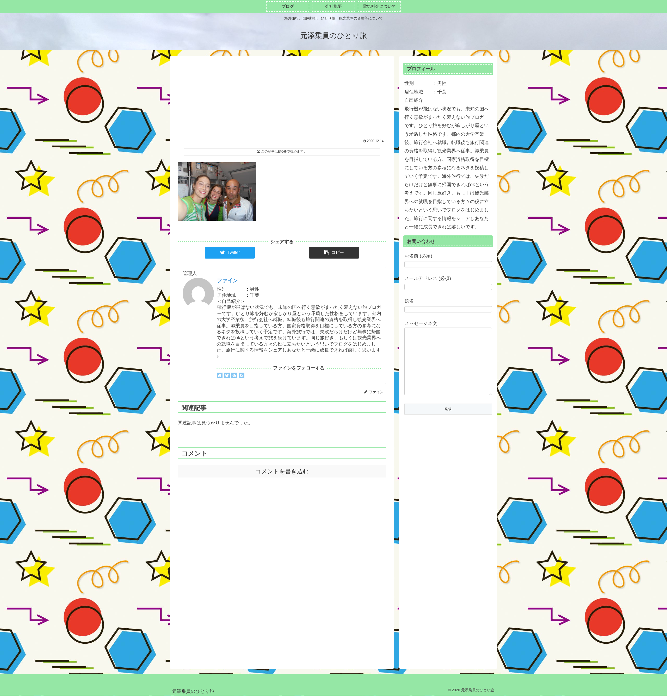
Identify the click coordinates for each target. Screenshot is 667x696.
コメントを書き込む (282, 471)
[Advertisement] (282, 98)
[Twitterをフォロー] (227, 375)
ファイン (227, 280)
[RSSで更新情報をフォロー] (241, 375)
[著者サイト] (220, 375)
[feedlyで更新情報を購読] (234, 375)
